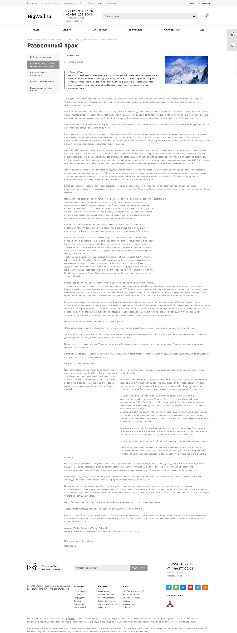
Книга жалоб (80, 607)
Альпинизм (100, 30)
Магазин (103, 586)
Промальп (135, 30)
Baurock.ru (87, 541)
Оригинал (101, 531)
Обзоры (127, 607)
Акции (36, 30)
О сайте (77, 594)
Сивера (67, 30)
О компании (79, 591)
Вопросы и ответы (132, 598)
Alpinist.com (125, 531)
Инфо (126, 586)
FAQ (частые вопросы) (133, 591)
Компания (79, 586)
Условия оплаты (106, 594)
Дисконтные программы (109, 604)
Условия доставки (106, 598)
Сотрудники (79, 598)
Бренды (126, 601)
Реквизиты (79, 604)
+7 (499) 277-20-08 (79, 14)
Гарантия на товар (107, 601)
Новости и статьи (131, 594)
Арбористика (172, 30)
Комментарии (129, 604)
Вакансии (78, 601)
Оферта (102, 607)
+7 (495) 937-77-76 (79, 11)
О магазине (103, 591)
